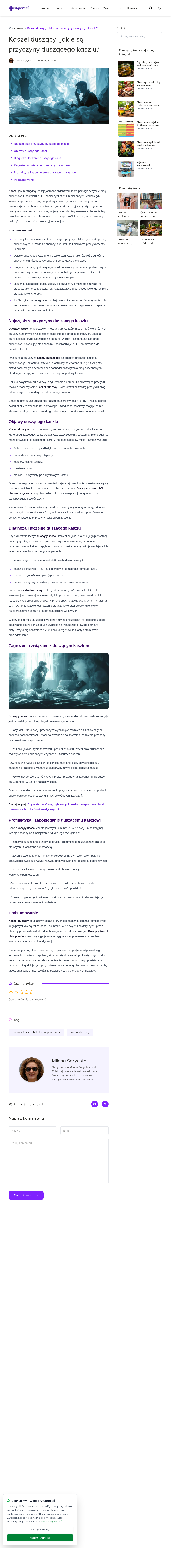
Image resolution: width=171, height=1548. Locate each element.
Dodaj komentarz (26, 1195)
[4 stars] (26, 992)
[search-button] (150, 8)
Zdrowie (94, 8)
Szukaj (121, 28)
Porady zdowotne (76, 8)
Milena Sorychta (24, 60)
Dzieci (120, 8)
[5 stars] (31, 992)
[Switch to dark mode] (159, 8)
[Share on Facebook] (94, 1104)
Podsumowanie (24, 179)
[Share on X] (105, 1104)
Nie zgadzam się (40, 1529)
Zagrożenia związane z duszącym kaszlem (42, 165)
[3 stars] (21, 992)
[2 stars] (16, 992)
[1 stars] (11, 992)
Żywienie (108, 8)
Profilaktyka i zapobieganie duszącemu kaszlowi (45, 172)
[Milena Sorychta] (11, 60)
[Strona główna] (10, 28)
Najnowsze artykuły (51, 8)
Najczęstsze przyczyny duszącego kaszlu (41, 143)
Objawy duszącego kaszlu (31, 151)
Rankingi (132, 8)
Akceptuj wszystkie (40, 1537)
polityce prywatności (52, 1521)
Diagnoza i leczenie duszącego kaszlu (38, 158)
